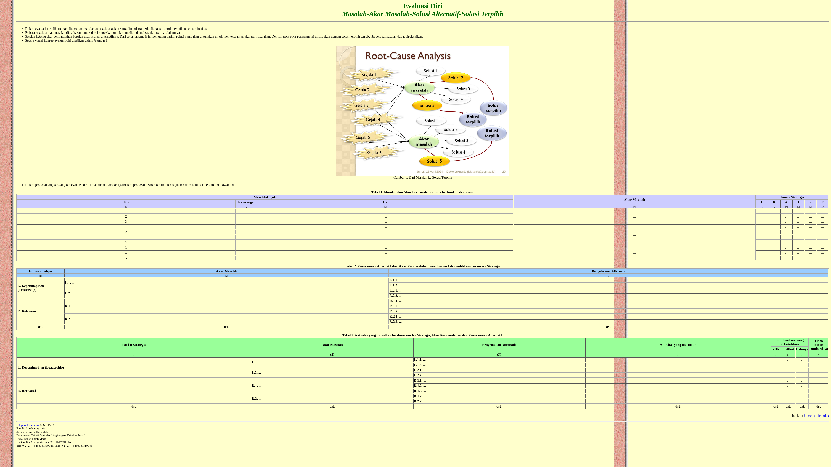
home (808, 415)
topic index (821, 415)
